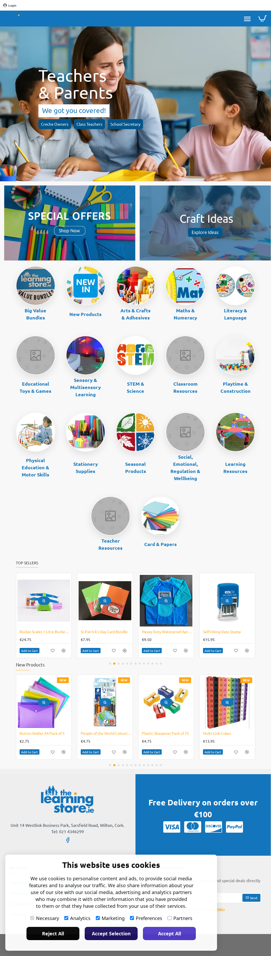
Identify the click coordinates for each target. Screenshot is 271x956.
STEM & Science (135, 387)
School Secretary (125, 124)
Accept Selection (111, 933)
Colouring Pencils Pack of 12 (43, 733)
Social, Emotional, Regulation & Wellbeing (185, 467)
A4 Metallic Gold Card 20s (224, 733)
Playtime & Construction (235, 387)
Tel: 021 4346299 (67, 831)
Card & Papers (160, 544)
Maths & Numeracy (185, 314)
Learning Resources (235, 467)
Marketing (113, 918)
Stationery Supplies (85, 467)
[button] (44, 601)
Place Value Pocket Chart (163, 631)
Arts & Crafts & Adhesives (135, 314)
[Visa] (171, 826)
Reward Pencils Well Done (225, 631)
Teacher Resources (110, 544)
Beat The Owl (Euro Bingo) (42, 631)
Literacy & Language (235, 314)
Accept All (169, 933)
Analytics (80, 918)
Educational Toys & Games (35, 387)
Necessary (47, 918)
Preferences (149, 918)
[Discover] (213, 826)
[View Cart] (262, 18)
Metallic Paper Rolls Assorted (105, 733)
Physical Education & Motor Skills (35, 467)
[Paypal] (234, 826)
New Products (85, 314)
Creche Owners (55, 124)
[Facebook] (67, 840)
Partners (182, 918)
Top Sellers (27, 563)
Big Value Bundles (35, 314)
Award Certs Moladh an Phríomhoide (106, 631)
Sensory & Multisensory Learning (85, 387)
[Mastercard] (192, 826)
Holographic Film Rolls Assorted (167, 733)
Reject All (53, 933)
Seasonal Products (135, 467)
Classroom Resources (185, 387)
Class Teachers (89, 124)
